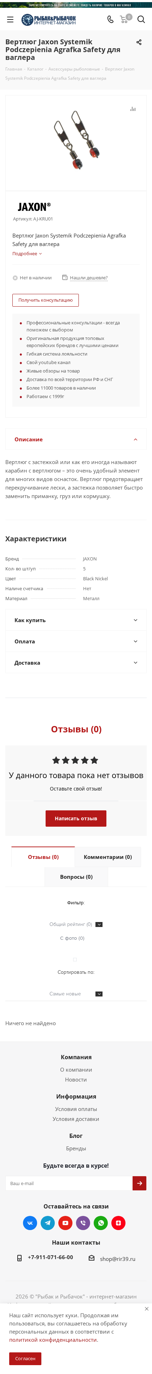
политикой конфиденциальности (53, 1339)
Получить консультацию (45, 300)
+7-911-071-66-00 (50, 1257)
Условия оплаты (76, 1108)
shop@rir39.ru (117, 1258)
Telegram (48, 1223)
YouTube (65, 1223)
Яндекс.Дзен (118, 1223)
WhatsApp (101, 1223)
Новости (76, 1079)
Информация (76, 1096)
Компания (76, 1057)
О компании (76, 1069)
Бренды (76, 1148)
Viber (83, 1223)
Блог (76, 1136)
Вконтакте (30, 1223)
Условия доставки (76, 1118)
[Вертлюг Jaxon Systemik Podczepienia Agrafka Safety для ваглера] (76, 139)
